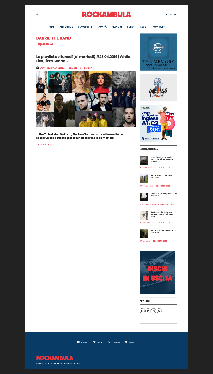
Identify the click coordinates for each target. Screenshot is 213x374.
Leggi (143, 26)
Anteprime (66, 26)
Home (51, 26)
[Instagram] (171, 14)
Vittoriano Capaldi (149, 204)
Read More (44, 144)
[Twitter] (166, 14)
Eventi (131, 26)
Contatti (159, 26)
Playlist (117, 26)
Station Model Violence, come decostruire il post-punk (162, 214)
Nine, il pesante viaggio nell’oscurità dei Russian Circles (162, 159)
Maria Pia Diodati (58, 68)
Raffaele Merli (147, 186)
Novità (102, 26)
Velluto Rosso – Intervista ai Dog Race (163, 231)
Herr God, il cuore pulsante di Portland (164, 195)
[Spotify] (175, 14)
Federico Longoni (148, 168)
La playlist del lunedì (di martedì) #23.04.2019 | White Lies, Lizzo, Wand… (83, 59)
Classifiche (85, 26)
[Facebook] (162, 14)
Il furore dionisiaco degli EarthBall (161, 176)
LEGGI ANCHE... (149, 149)
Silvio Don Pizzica (149, 223)
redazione (146, 241)
